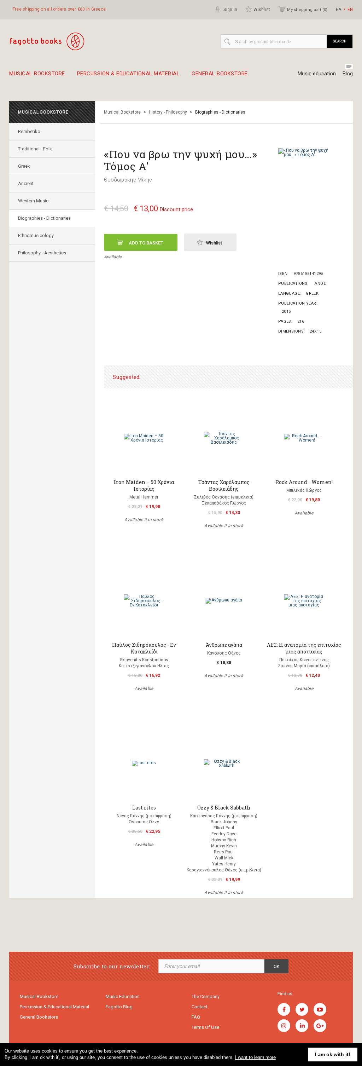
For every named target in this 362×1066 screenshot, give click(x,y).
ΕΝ (350, 9)
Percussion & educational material (128, 74)
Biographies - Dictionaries (44, 218)
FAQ (196, 1017)
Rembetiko (29, 131)
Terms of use (205, 1027)
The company (206, 996)
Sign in (229, 9)
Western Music (33, 200)
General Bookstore (220, 74)
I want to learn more (255, 1057)
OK (276, 966)
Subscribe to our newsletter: (112, 966)
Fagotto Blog (119, 1006)
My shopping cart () (307, 9)
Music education (317, 73)
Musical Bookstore (37, 74)
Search (339, 41)
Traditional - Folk (35, 148)
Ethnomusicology (36, 235)
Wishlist (261, 9)
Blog (348, 73)
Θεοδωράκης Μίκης (128, 180)
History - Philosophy (168, 112)
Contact (200, 1006)
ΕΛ (338, 9)
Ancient (26, 183)
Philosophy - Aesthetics (42, 252)
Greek (24, 166)
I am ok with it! (332, 1054)
